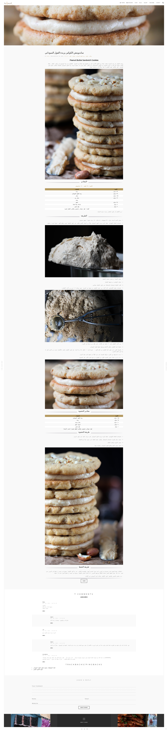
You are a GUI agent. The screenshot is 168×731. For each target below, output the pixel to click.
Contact (158, 2)
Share (84, 580)
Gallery (145, 2)
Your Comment (36, 685)
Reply (44, 611)
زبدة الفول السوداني (80, 56)
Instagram (130, 2)
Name (33, 698)
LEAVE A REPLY (84, 597)
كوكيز (87, 56)
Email (86, 698)
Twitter (123, 2)
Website (34, 703)
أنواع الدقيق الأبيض (38, 669)
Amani (48, 56)
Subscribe (151, 2)
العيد (70, 56)
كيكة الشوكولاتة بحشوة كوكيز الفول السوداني (44, 667)
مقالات (90, 56)
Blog (140, 2)
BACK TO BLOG (84, 722)
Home (136, 2)
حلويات (73, 56)
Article (66, 56)
